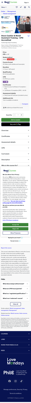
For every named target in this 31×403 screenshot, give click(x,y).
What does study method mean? (13, 284)
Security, (20, 389)
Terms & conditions (15, 393)
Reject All (15, 229)
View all (15, 304)
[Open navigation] (2, 2)
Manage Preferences (10, 389)
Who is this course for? (9, 165)
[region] (15, 201)
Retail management (9, 14)
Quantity (9, 115)
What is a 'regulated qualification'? (14, 293)
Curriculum (5, 154)
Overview (4, 130)
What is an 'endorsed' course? (13, 298)
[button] (16, 59)
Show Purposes (15, 233)
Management (11, 11)
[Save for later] (28, 35)
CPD (3, 148)
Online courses (5, 315)
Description (5, 160)
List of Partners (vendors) (10, 220)
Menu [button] (3, 7)
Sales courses (23, 313)
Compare (25, 104)
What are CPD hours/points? (12, 289)
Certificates (5, 136)
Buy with (16, 124)
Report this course (6, 248)
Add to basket (15, 120)
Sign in (26, 2)
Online (3, 11)
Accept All (15, 224)
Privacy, (25, 389)
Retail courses (15, 313)
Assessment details (8, 142)
